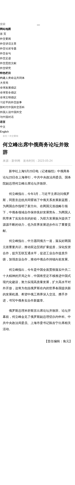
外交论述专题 (8, 48)
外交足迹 (5, 58)
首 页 (3, 33)
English (4, 131)
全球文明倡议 (8, 97)
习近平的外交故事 (11, 102)
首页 (5, 136)
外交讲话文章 (8, 43)
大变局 (4, 82)
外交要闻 (5, 38)
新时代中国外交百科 (12, 107)
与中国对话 (7, 116)
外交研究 (5, 68)
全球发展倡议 (8, 87)
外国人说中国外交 (11, 112)
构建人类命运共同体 (12, 77)
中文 (2, 126)
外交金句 (5, 53)
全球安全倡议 (8, 92)
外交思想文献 (8, 63)
